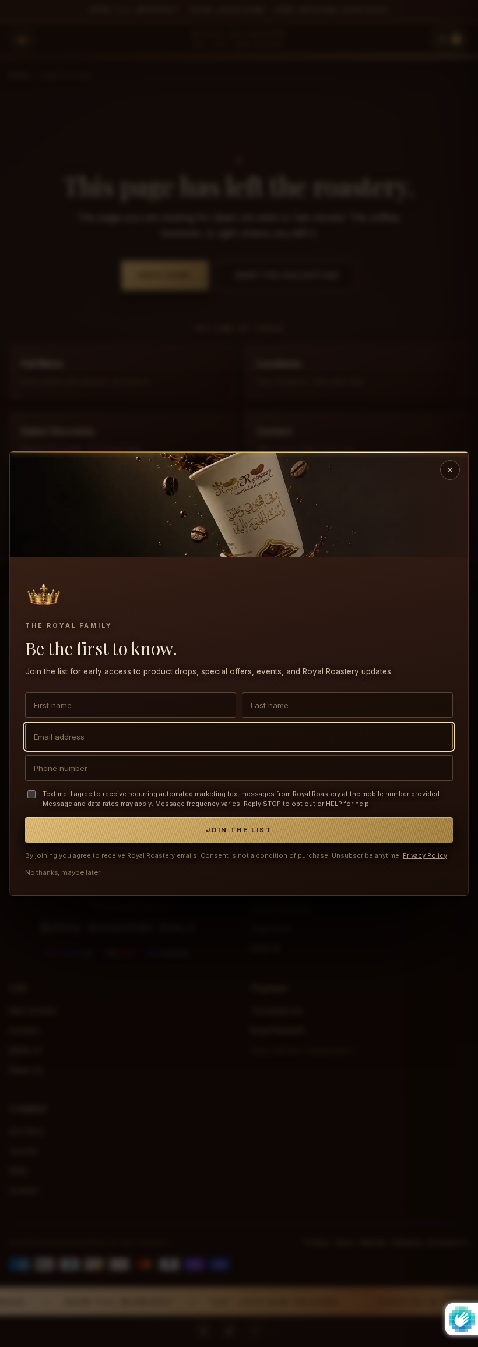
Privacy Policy (425, 855)
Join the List (239, 830)
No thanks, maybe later (62, 872)
